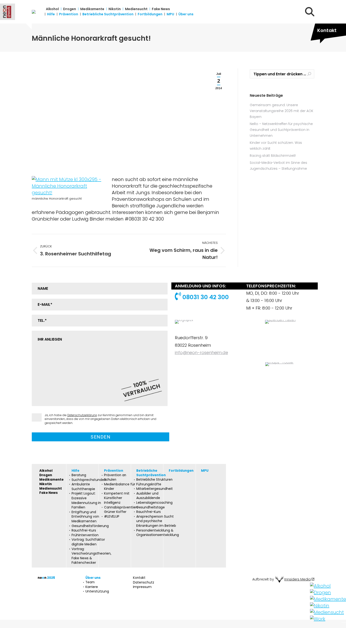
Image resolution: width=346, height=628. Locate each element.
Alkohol (45, 471)
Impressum (142, 587)
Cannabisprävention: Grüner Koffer (121, 509)
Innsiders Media (297, 579)
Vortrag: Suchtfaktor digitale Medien (88, 542)
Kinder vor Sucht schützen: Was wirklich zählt (276, 145)
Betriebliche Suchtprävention (151, 473)
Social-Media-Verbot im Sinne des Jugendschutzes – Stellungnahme (278, 165)
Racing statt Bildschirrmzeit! (273, 155)
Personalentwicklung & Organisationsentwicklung (157, 532)
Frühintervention (85, 535)
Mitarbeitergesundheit (154, 489)
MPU (205, 471)
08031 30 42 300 (205, 297)
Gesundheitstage (150, 507)
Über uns (93, 578)
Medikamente (51, 480)
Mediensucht (50, 489)
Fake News (48, 493)
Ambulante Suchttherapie (83, 486)
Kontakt (327, 30)
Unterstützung (97, 591)
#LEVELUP (111, 516)
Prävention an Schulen (115, 477)
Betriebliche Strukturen (154, 480)
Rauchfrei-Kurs (84, 530)
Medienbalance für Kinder (119, 486)
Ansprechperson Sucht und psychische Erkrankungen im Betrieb (156, 521)
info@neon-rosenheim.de (201, 352)
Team (90, 582)
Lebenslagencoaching (154, 502)
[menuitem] (52, 9)
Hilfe (75, 471)
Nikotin (45, 484)
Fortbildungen (181, 471)
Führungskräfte (148, 484)
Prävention (113, 471)
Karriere (91, 587)
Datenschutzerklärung (82, 415)
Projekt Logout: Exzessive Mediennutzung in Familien (86, 500)
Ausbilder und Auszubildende (148, 495)
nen (46, 578)
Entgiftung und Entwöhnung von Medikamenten (85, 516)
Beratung (79, 475)
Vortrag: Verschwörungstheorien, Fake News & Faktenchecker (91, 556)
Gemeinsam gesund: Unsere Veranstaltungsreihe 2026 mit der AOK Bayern (281, 111)
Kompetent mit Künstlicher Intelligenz (116, 498)
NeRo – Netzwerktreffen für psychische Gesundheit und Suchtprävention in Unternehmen (281, 129)
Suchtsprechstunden (89, 480)
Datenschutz (143, 582)
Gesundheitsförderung (90, 526)
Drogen (45, 475)
